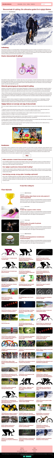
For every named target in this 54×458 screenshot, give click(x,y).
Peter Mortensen (12, 11)
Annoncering (20, 4)
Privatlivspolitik (28, 456)
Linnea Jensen (26, 206)
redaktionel (50, 11)
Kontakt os (33, 4)
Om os (24, 4)
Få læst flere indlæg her (27, 186)
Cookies (28, 4)
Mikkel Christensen (28, 233)
